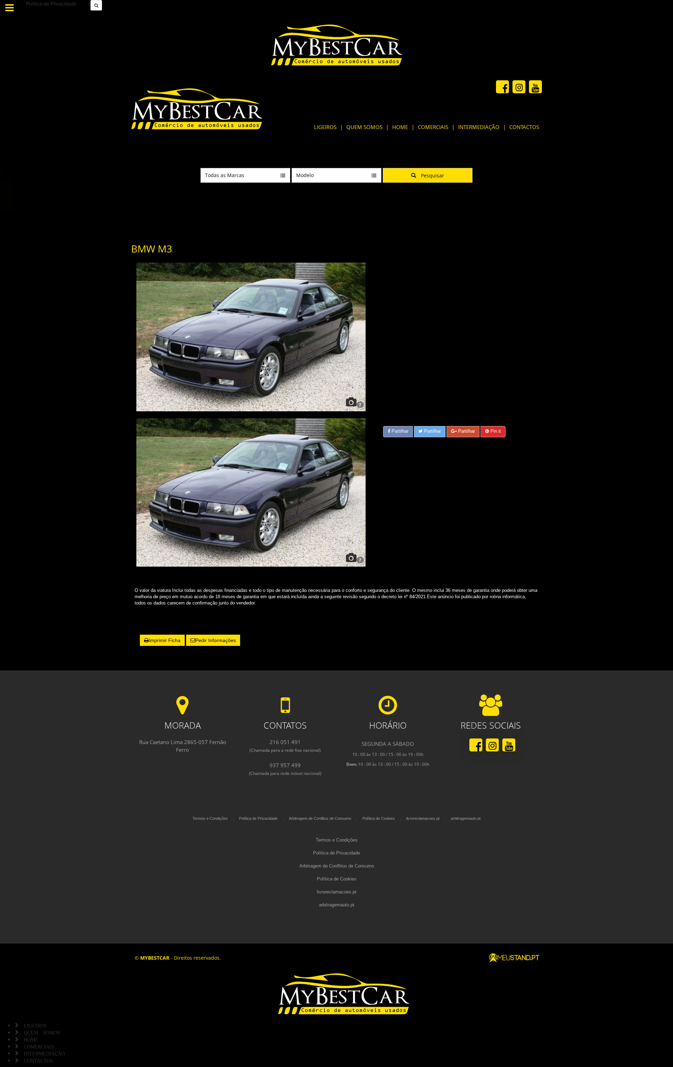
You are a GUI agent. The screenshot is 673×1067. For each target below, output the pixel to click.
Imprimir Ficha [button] (165, 640)
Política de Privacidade (258, 818)
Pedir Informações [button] (215, 640)
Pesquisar (432, 175)
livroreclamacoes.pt (423, 818)
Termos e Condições (210, 818)
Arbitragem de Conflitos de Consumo (320, 818)
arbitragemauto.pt (466, 818)
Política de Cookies (378, 818)
